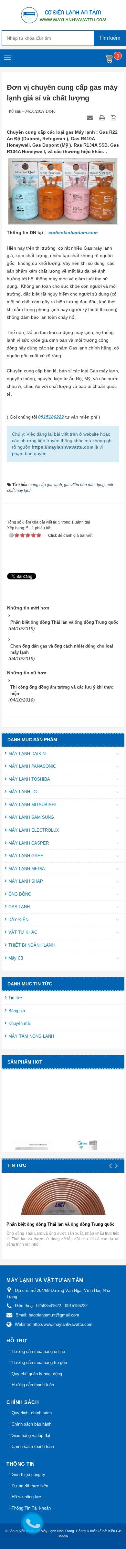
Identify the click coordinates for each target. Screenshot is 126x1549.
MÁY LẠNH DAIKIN (27, 753)
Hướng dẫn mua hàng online (38, 1351)
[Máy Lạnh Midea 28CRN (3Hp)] (94, 1145)
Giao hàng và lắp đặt (31, 1435)
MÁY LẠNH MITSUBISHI (32, 804)
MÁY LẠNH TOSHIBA (29, 779)
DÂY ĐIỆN (18, 919)
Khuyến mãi (19, 1023)
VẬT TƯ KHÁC (22, 932)
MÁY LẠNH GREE (25, 855)
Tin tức (15, 997)
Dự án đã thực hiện (30, 1485)
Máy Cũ (15, 958)
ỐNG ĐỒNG (19, 894)
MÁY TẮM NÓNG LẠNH (31, 1036)
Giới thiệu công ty (28, 1474)
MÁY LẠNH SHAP (25, 881)
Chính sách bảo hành (31, 1424)
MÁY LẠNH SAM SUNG (31, 817)
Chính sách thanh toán (33, 1446)
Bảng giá (16, 1010)
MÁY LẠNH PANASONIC (32, 766)
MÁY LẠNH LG (22, 791)
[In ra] (102, 117)
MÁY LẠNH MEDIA (26, 868)
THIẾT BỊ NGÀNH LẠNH (31, 945)
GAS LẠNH (19, 906)
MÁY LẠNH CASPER (28, 843)
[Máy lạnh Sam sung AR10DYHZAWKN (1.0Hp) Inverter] (33, 1146)
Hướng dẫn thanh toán (33, 1384)
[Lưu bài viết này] (114, 117)
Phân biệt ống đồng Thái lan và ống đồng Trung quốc (60, 1224)
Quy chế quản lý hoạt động (37, 1373)
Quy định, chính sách (32, 1412)
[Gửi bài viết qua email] (91, 117)
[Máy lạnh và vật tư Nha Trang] (63, 14)
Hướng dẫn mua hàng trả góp (39, 1362)
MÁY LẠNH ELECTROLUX (33, 830)
